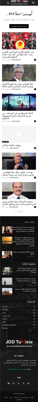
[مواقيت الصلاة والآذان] (19, 134)
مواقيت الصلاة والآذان (11, 145)
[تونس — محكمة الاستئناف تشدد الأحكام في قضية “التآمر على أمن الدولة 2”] (7, 270)
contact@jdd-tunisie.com (15, 369)
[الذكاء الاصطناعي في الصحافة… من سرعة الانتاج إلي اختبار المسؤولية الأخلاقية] (19, 102)
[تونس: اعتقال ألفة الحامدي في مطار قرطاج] (7, 254)
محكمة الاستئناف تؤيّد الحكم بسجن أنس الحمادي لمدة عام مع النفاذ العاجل (19, 202)
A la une (5, 48)
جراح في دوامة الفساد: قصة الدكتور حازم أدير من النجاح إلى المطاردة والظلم (25, 280)
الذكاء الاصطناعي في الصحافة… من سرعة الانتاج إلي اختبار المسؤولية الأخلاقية (17, 116)
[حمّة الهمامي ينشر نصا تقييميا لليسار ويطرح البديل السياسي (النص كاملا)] (19, 72)
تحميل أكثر (20, 211)
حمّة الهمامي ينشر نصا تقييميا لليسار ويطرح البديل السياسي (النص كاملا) (17, 85)
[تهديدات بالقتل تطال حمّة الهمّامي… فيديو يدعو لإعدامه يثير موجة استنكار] (19, 161)
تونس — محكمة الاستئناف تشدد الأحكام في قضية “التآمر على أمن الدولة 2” (26, 270)
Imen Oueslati (16, 121)
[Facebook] (23, 384)
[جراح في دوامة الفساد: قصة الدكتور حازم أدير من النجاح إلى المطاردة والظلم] (7, 281)
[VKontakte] (9, 384)
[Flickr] (18, 384)
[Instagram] (14, 384)
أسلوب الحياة (5, 142)
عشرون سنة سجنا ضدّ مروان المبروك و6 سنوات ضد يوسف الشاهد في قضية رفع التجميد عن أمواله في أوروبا (23, 229)
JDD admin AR (16, 59)
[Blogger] (28, 384)
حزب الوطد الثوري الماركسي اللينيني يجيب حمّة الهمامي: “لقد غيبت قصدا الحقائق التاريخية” (18, 54)
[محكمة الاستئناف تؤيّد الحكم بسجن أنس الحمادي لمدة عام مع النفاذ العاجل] (19, 190)
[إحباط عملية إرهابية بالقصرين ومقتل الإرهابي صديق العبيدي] (7, 291)
